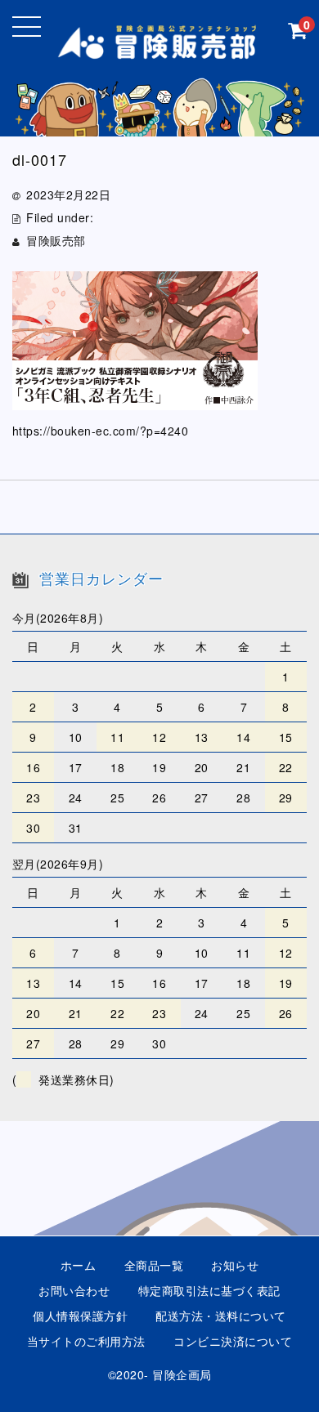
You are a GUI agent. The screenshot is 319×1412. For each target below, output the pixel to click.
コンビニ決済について (232, 1341)
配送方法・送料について (220, 1315)
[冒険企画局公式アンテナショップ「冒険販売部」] (160, 47)
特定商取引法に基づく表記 (209, 1290)
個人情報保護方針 (80, 1315)
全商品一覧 (154, 1265)
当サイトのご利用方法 (86, 1341)
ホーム (79, 1265)
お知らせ (234, 1265)
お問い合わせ (74, 1290)
